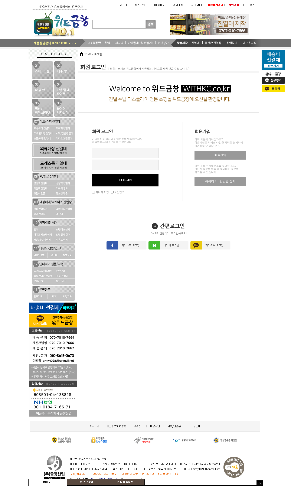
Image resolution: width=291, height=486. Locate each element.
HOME (87, 54)
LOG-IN (125, 180)
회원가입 (220, 155)
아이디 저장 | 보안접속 (109, 192)
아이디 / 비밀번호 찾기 (220, 181)
